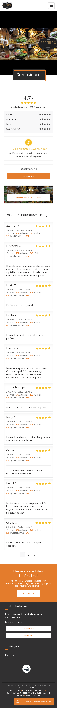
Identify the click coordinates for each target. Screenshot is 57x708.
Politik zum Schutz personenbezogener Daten (28, 693)
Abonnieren (28, 593)
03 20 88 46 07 (16, 622)
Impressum (16, 690)
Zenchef (35, 688)
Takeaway (29, 635)
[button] (51, 5)
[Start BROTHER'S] (7, 5)
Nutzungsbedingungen (34, 690)
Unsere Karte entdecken (28, 197)
